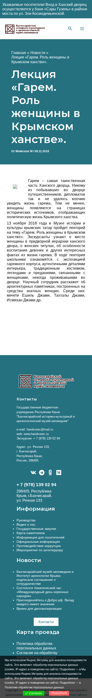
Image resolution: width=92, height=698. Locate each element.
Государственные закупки (36, 529)
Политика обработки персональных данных (36, 646)
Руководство (26, 520)
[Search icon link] (70, 29)
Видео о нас (26, 524)
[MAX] (59, 472)
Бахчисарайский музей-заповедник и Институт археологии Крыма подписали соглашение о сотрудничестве (45, 578)
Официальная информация (38, 541)
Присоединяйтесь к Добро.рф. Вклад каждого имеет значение (45, 602)
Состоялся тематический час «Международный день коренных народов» (42, 592)
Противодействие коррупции (39, 546)
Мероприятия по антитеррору (40, 550)
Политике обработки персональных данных (34, 687)
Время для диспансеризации (39, 608)
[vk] (33, 472)
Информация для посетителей (40, 537)
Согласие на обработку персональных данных (37, 655)
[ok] (50, 472)
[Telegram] (42, 472)
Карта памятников (31, 533)
